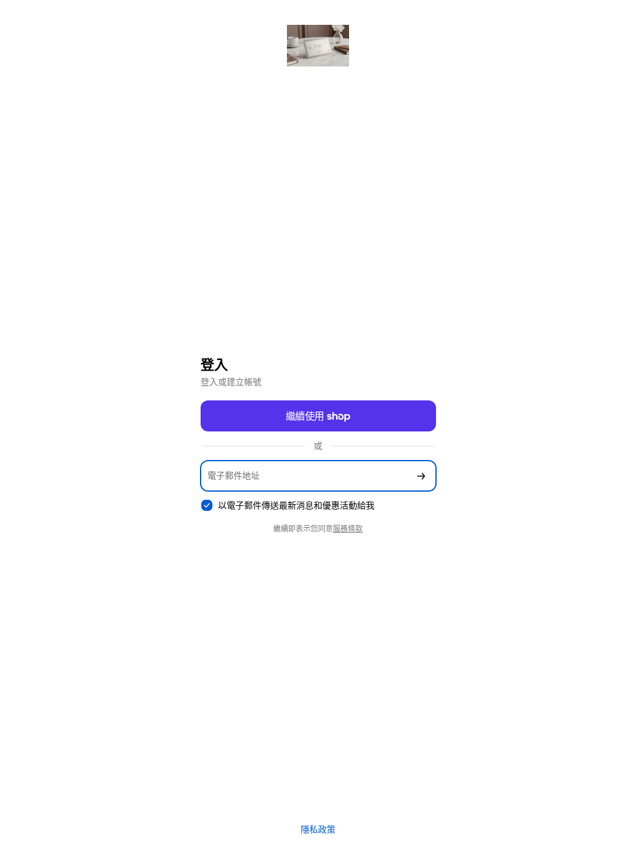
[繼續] (421, 476)
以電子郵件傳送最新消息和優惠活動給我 (296, 505)
